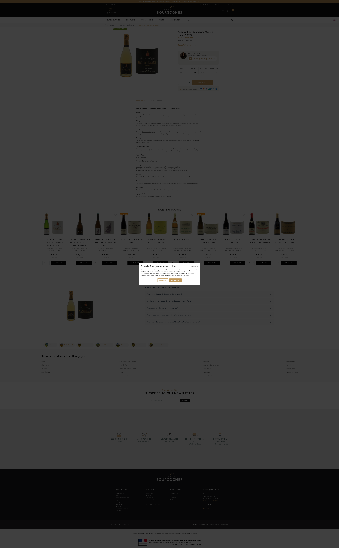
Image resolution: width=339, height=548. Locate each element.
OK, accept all (175, 280)
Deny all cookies (195, 266)
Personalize (162, 280)
